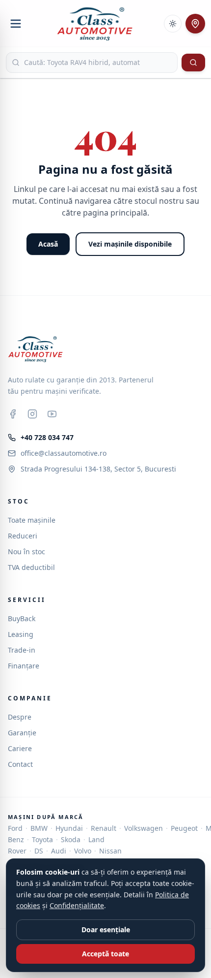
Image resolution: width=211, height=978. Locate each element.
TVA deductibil (31, 567)
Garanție (22, 732)
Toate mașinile (31, 520)
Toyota (42, 839)
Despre (19, 717)
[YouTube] (52, 414)
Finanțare (23, 665)
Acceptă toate (105, 953)
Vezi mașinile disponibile (130, 244)
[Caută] (193, 62)
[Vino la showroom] (195, 23)
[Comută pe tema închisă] (173, 23)
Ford (15, 828)
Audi (58, 850)
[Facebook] (13, 414)
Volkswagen (143, 828)
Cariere (20, 748)
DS (38, 850)
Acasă (48, 244)
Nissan (110, 850)
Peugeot (184, 828)
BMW (39, 828)
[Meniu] (16, 23)
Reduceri (22, 535)
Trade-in (21, 650)
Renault (103, 828)
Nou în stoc (26, 551)
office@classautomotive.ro (63, 453)
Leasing (20, 634)
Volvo (82, 850)
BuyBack (21, 618)
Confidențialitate (77, 905)
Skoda (70, 839)
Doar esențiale (105, 929)
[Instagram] (32, 414)
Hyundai (69, 828)
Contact (20, 764)
